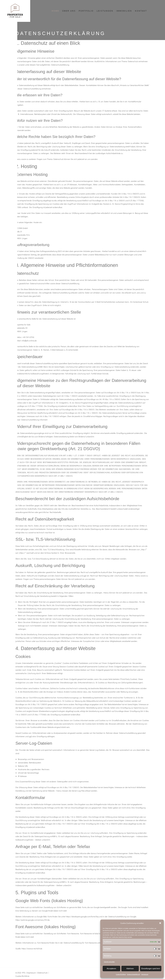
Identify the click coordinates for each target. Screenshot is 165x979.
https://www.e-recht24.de (32, 948)
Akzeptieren (111, 968)
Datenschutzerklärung (133, 974)
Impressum (144, 974)
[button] (160, 923)
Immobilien (124, 11)
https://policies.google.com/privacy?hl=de (32, 920)
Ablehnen (130, 968)
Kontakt (141, 11)
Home (55, 11)
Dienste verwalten (109, 962)
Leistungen (105, 11)
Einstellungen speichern (150, 968)
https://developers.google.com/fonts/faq (82, 916)
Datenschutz (42, 972)
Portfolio (86, 11)
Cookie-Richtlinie (121, 974)
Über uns (69, 11)
